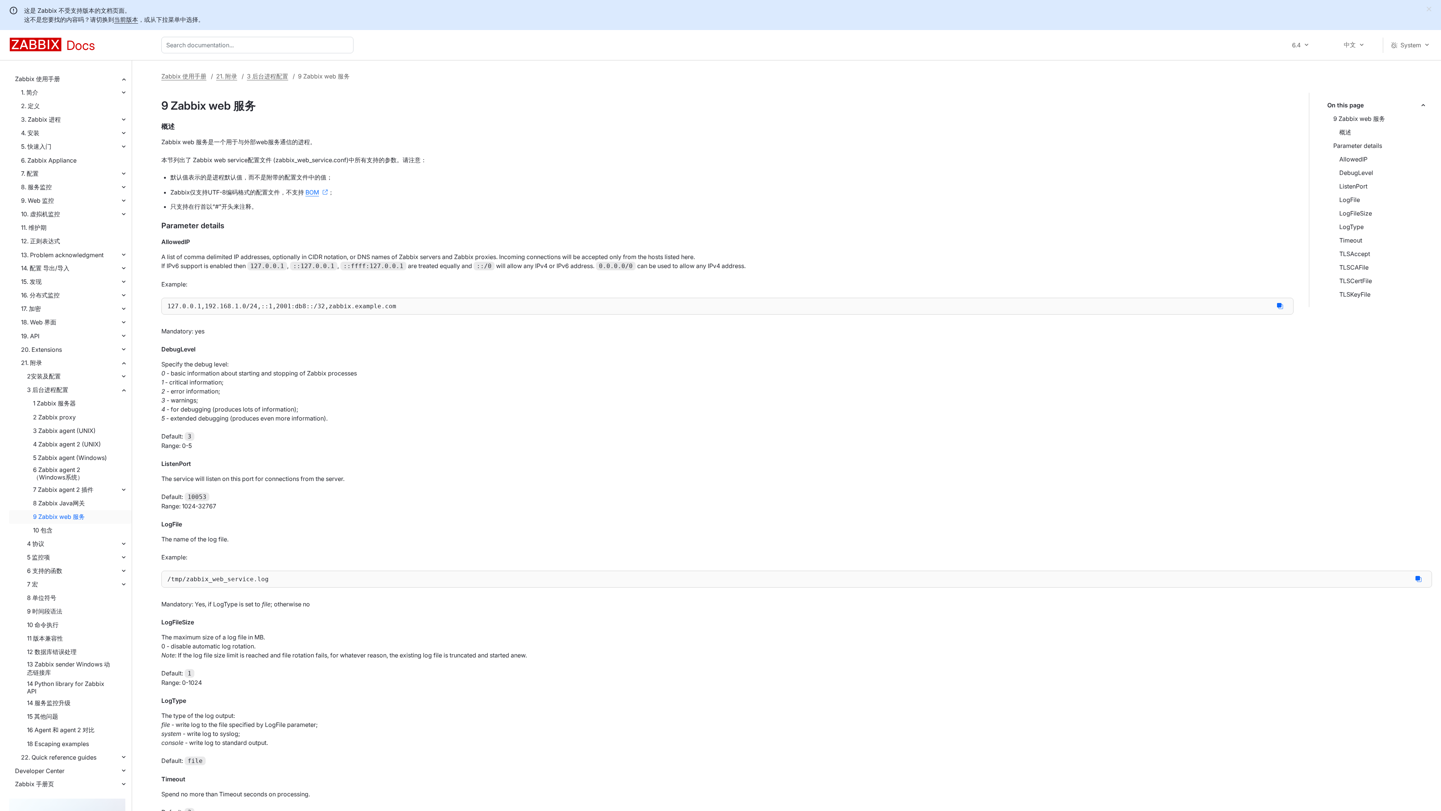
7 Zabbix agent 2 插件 (63, 489)
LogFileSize (1355, 213)
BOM (312, 192)
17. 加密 (31, 308)
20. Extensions (41, 349)
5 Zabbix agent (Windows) (70, 457)
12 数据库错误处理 (52, 652)
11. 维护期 (34, 227)
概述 (1345, 132)
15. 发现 (31, 281)
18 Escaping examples (58, 744)
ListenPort (1353, 186)
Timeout (1350, 240)
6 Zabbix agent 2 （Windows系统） (58, 473)
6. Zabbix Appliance (49, 160)
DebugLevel (1356, 172)
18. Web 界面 (38, 322)
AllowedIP (1353, 159)
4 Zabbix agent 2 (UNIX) (67, 444)
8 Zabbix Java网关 (59, 503)
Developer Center (40, 771)
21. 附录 (31, 362)
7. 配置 (30, 173)
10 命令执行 (43, 625)
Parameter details (1357, 145)
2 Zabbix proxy (54, 417)
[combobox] (258, 45)
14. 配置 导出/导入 (45, 268)
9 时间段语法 (44, 611)
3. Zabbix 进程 (41, 119)
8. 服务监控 (36, 187)
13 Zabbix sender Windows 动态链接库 (68, 668)
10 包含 (43, 530)
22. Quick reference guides (58, 757)
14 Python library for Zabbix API (65, 687)
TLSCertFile (1355, 281)
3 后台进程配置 (47, 389)
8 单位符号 (41, 597)
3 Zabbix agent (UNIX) (64, 430)
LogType (1351, 227)
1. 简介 (29, 92)
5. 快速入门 (36, 146)
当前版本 (126, 19)
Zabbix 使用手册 (37, 79)
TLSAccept (1354, 254)
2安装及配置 (44, 376)
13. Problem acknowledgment (62, 255)
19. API (30, 336)
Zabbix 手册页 (34, 784)
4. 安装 (30, 133)
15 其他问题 (42, 716)
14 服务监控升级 (49, 703)
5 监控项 (38, 557)
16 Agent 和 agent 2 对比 (61, 730)
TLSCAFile (1354, 267)
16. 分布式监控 (40, 295)
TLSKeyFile (1354, 294)
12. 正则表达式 (40, 241)
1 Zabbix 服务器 (54, 403)
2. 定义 (30, 106)
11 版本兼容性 (45, 638)
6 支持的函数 (44, 570)
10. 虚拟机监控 (40, 214)
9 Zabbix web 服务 (59, 516)
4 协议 (35, 543)
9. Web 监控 (37, 200)
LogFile (1349, 200)
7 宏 (32, 584)
